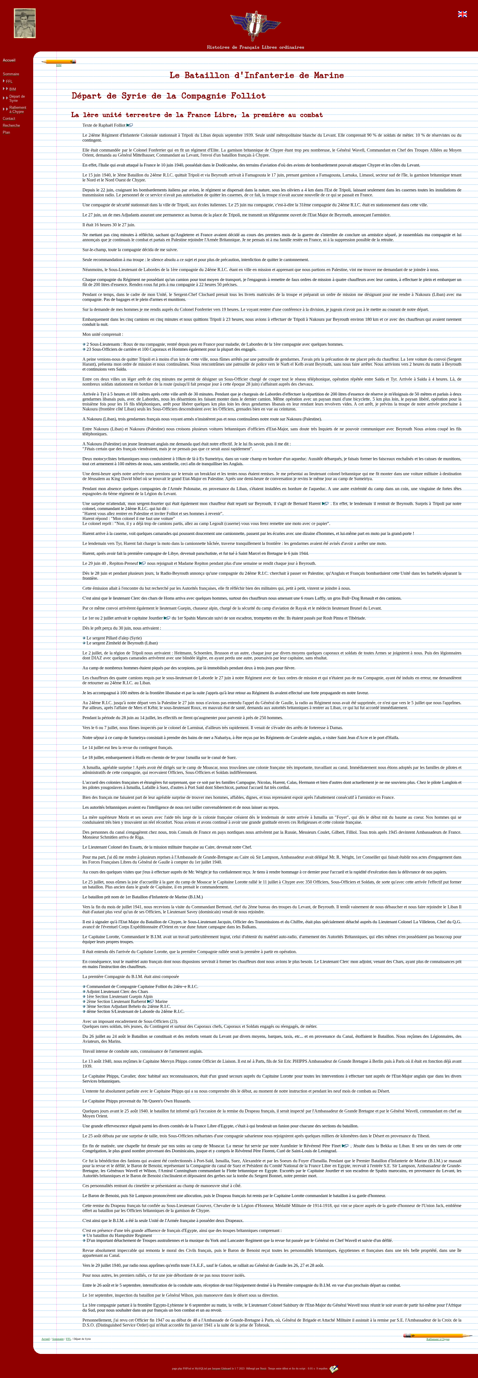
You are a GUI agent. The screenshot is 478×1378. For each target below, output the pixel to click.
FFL (68, 1338)
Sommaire (58, 1338)
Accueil (45, 1338)
